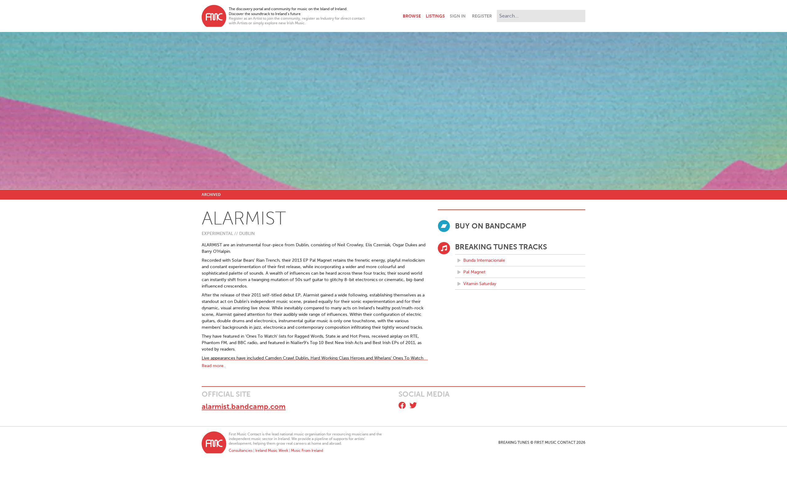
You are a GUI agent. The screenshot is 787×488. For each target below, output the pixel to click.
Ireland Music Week (271, 450)
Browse (412, 16)
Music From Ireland (307, 450)
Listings (435, 16)
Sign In (458, 16)
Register (482, 16)
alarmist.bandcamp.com (244, 406)
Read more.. (214, 365)
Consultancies (240, 450)
